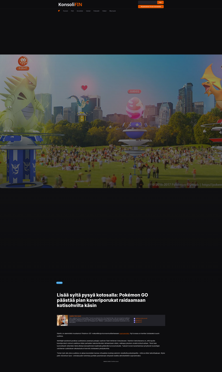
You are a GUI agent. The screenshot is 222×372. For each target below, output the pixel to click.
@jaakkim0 (139, 320)
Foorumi (65, 11)
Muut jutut (113, 11)
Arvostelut (80, 11)
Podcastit (96, 11)
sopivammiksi (124, 333)
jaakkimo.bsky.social (141, 318)
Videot (104, 11)
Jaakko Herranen (75, 316)
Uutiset (88, 11)
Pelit (72, 11)
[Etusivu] (74, 4)
